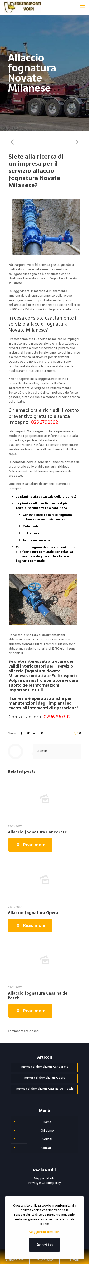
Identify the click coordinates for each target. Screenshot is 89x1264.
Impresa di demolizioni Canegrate (44, 1066)
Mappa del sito (44, 1178)
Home (47, 1121)
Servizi (47, 1139)
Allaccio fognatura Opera (33, 912)
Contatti (47, 1147)
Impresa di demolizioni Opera (44, 1077)
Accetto (44, 1244)
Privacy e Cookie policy (44, 1182)
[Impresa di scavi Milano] (22, 7)
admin (42, 750)
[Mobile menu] (83, 7)
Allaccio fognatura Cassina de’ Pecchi (38, 995)
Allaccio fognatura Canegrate (37, 832)
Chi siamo (47, 1130)
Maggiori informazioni (44, 1232)
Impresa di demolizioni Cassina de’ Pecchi (45, 1088)
